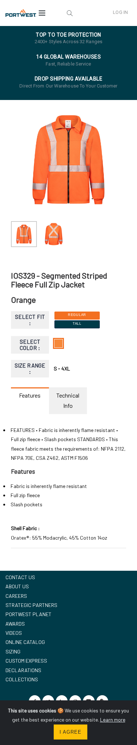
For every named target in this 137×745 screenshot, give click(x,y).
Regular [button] (77, 315)
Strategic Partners (31, 605)
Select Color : (30, 344)
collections (21, 679)
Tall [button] (77, 323)
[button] (69, 12)
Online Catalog (25, 642)
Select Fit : (30, 319)
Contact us (20, 577)
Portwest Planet (28, 614)
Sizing (12, 651)
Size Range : (30, 368)
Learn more (112, 719)
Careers (16, 596)
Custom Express (26, 661)
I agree (70, 732)
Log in (120, 12)
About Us (17, 586)
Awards (15, 624)
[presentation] (20, 159)
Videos (13, 633)
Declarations (23, 670)
